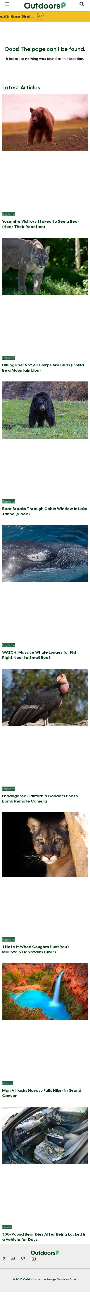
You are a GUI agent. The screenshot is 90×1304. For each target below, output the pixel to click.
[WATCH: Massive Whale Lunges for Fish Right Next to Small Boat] (45, 553)
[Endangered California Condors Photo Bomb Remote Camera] (45, 697)
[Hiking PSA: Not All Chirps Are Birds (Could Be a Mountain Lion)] (45, 266)
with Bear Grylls (17, 16)
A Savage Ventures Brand (61, 1279)
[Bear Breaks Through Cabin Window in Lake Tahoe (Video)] (45, 409)
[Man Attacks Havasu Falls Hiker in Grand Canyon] (45, 991)
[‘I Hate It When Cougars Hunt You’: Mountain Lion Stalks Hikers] (45, 844)
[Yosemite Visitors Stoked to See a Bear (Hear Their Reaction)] (45, 122)
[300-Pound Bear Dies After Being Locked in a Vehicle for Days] (45, 1135)
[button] (6, 3)
